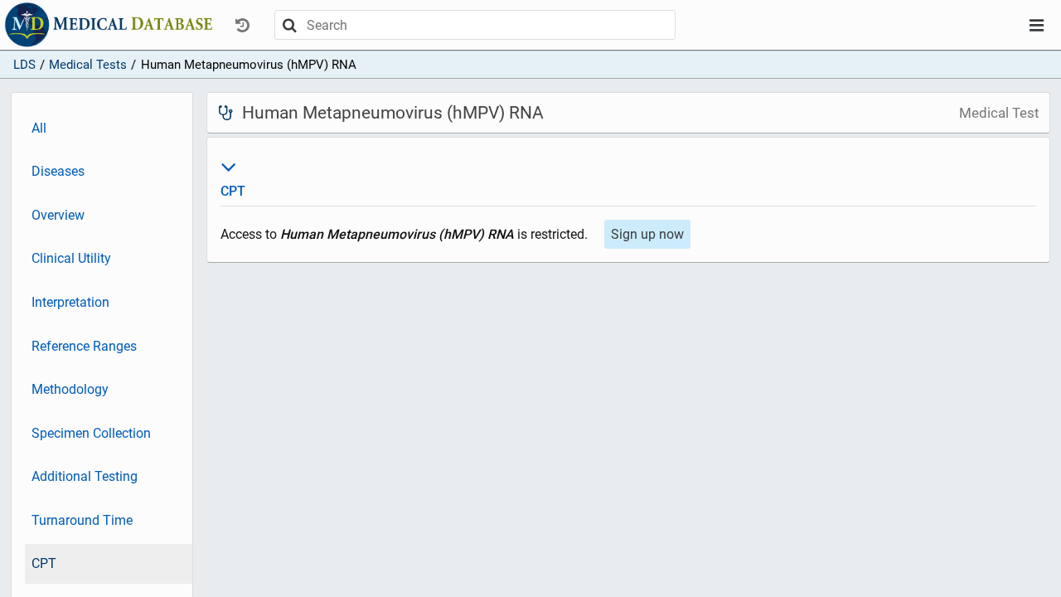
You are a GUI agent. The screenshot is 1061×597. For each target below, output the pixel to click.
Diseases (58, 171)
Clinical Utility (71, 258)
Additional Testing (84, 476)
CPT (43, 563)
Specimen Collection (91, 433)
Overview (58, 215)
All (38, 128)
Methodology (70, 389)
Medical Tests (88, 64)
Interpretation (70, 302)
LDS (24, 64)
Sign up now (647, 234)
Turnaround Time (82, 520)
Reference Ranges (84, 346)
